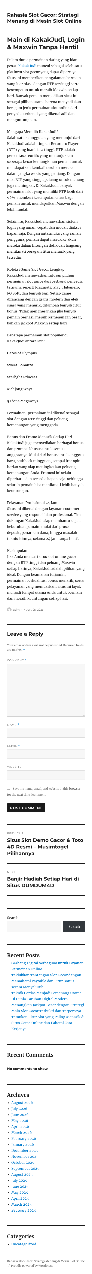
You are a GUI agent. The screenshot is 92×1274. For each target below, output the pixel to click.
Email (13, 746)
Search (13, 918)
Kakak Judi (27, 66)
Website (14, 766)
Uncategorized (23, 1244)
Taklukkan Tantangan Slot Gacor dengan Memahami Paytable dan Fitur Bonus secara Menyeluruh (46, 981)
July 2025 (19, 1180)
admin (17, 609)
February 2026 (23, 1138)
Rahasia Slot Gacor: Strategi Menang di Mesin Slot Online (44, 18)
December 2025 (24, 1150)
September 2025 (25, 1168)
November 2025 (25, 1156)
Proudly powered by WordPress (32, 1266)
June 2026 (20, 1114)
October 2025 (22, 1162)
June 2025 (19, 1186)
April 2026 (20, 1126)
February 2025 (23, 1210)
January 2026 (22, 1144)
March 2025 (21, 1204)
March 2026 (21, 1132)
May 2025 (19, 1192)
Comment (17, 660)
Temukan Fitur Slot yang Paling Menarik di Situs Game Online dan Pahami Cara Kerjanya (48, 1023)
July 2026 (19, 1108)
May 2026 (19, 1120)
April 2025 (20, 1198)
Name (13, 725)
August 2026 (22, 1102)
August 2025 (22, 1174)
